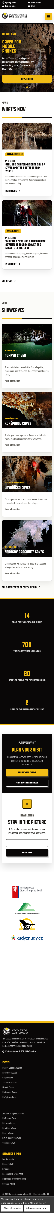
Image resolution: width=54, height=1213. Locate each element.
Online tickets (36, 2)
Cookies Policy (8, 1183)
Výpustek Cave (8, 1142)
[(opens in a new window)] (27, 891)
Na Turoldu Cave (9, 1118)
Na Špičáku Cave (9, 1097)
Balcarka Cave (8, 1123)
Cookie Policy (38, 1203)
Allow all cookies (12, 1208)
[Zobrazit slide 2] (27, 87)
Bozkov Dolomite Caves (12, 1067)
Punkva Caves (8, 1133)
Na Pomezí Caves (9, 1092)
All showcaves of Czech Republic (21, 587)
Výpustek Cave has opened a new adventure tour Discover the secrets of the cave (25, 244)
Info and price (10, 6)
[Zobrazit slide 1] (24, 87)
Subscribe (27, 852)
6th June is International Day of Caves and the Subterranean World (25, 167)
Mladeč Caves (8, 1087)
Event (33, 6)
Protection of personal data (14, 1178)
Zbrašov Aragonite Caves (13, 1113)
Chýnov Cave (7, 1077)
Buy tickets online (27, 772)
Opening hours (10, 2)
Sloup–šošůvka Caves (11, 1138)
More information (12, 380)
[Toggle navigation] (48, 16)
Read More (11, 191)
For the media (8, 1159)
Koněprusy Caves (9, 1072)
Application (27, 78)
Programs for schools (27, 782)
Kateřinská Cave (9, 1128)
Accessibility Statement (12, 1174)
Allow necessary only (36, 1208)
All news (7, 281)
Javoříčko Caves (9, 1082)
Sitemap (5, 1169)
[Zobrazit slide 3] (30, 87)
